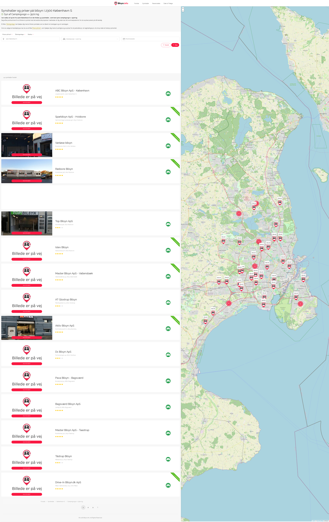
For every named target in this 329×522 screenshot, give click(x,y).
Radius (30, 34)
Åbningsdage (19, 34)
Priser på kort (6, 34)
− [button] (182, 10)
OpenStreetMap (320, 520)
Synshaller (145, 3)
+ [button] (182, 8)
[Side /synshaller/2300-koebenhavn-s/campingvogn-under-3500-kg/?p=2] (97, 507)
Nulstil (167, 45)
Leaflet (313, 520)
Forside (136, 3)
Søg (176, 45)
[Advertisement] (52, 60)
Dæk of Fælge (168, 3)
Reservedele (156, 3)
